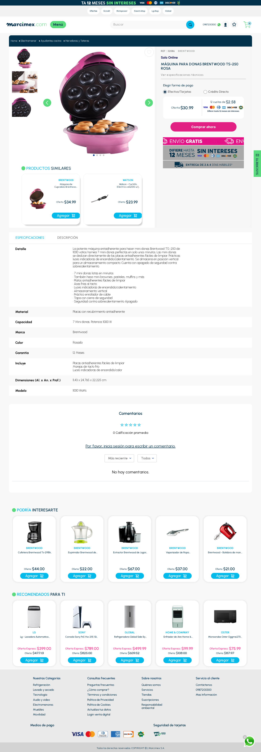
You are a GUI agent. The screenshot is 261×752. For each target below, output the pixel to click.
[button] (16, 197)
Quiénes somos (151, 685)
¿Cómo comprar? (98, 690)
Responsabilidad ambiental (152, 706)
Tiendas (147, 694)
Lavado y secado (43, 690)
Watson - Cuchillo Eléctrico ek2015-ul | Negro (128, 186)
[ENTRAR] (225, 24)
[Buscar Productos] (190, 25)
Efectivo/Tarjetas (179, 92)
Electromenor (28, 40)
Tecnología (40, 694)
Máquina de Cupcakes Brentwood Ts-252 (65, 186)
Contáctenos (204, 685)
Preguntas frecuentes (100, 685)
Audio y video (41, 700)
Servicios (147, 690)
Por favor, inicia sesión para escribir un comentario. (131, 446)
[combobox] (152, 25)
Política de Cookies (99, 704)
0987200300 (209, 24)
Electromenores (43, 704)
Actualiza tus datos (99, 709)
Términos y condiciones (102, 694)
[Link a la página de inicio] (14, 41)
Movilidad (39, 714)
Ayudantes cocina (51, 40)
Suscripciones (150, 700)
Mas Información (206, 694)
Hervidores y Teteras (77, 40)
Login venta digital (98, 714)
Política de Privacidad (100, 700)
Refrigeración (41, 685)
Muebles (38, 709)
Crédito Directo (218, 92)
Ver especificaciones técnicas (182, 75)
